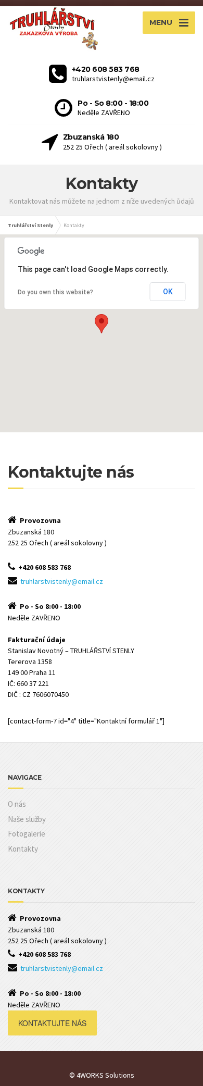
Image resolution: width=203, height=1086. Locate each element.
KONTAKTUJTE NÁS (52, 1023)
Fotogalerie (26, 834)
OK (168, 292)
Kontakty (23, 849)
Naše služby (27, 819)
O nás (17, 804)
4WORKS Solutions (105, 1075)
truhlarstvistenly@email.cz (61, 581)
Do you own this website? (55, 292)
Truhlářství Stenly (30, 225)
